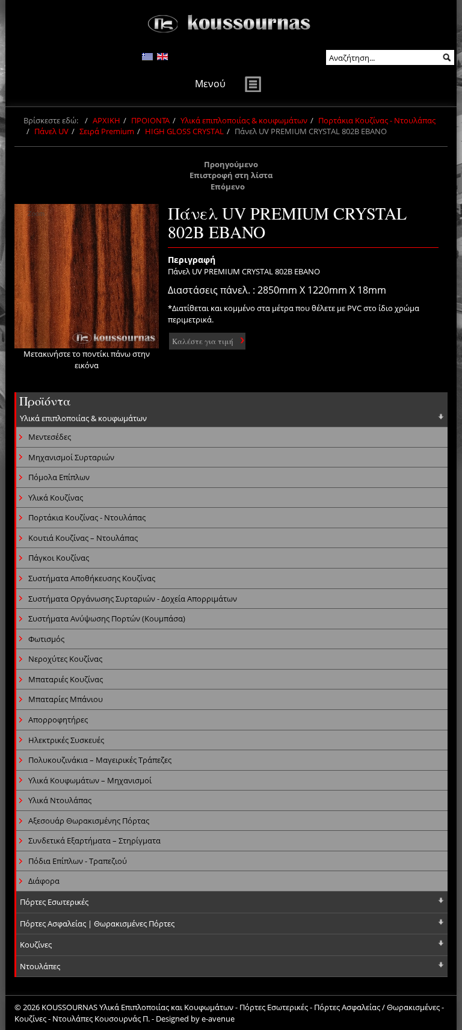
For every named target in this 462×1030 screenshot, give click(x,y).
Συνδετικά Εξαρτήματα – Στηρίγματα (94, 840)
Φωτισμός (46, 639)
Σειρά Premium (106, 131)
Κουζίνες (36, 944)
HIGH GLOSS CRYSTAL (184, 131)
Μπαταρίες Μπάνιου (65, 699)
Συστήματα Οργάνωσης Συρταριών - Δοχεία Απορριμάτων (132, 598)
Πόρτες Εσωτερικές (54, 901)
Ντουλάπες (40, 966)
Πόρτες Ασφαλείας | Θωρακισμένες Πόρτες (97, 923)
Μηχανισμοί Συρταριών (71, 457)
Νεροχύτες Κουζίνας (65, 658)
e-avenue (218, 1018)
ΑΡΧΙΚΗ (106, 120)
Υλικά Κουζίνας (55, 497)
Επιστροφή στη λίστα (231, 175)
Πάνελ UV (51, 131)
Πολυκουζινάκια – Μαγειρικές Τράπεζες (99, 759)
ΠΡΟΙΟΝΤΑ (150, 120)
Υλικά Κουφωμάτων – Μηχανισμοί (90, 780)
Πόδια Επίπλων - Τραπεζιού (77, 861)
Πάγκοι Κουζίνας (58, 557)
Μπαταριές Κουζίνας (65, 679)
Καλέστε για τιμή (202, 341)
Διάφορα (44, 880)
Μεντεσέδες (49, 436)
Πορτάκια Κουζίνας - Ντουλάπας (377, 120)
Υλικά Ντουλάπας (59, 800)
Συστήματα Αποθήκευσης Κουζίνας (91, 578)
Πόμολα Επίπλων (59, 477)
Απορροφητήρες (58, 719)
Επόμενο (228, 186)
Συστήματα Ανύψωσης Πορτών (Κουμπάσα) (106, 618)
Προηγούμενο (231, 164)
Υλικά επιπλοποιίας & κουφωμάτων (243, 120)
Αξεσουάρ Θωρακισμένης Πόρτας (88, 820)
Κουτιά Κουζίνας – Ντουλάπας (83, 537)
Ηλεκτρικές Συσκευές (66, 740)
